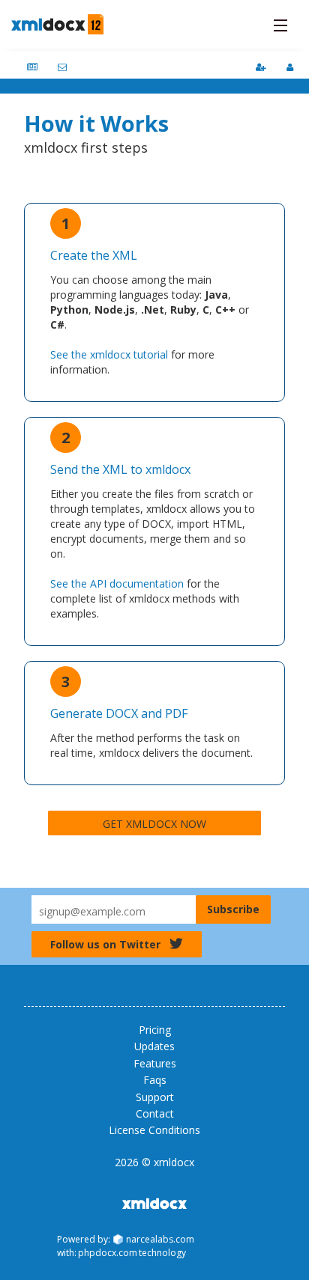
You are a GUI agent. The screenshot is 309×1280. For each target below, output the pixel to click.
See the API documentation (117, 583)
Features (155, 1063)
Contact (155, 1113)
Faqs (154, 1080)
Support (155, 1097)
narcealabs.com (160, 1239)
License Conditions (154, 1130)
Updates (154, 1046)
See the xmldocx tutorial (109, 354)
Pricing (155, 1030)
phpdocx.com (107, 1252)
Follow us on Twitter (105, 944)
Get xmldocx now (154, 824)
